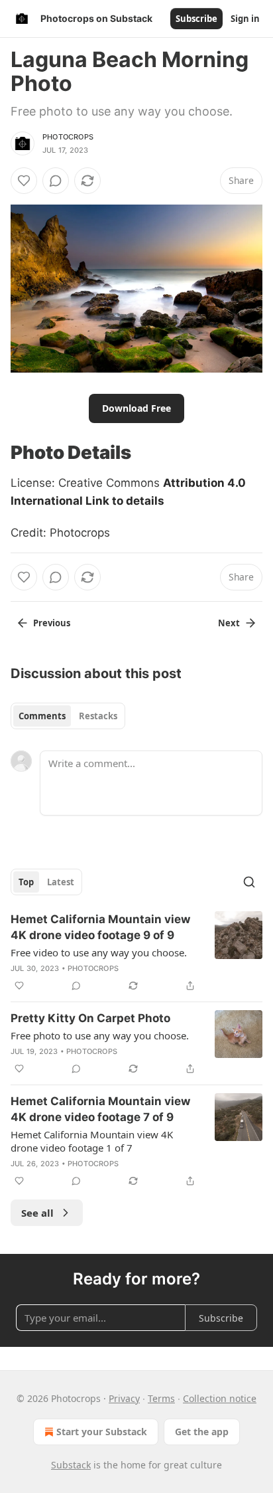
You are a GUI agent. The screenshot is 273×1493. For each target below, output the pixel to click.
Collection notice (219, 1398)
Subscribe (196, 19)
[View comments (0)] (55, 180)
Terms (161, 1398)
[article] (136, 952)
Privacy (124, 1398)
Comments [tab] (42, 716)
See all (37, 1212)
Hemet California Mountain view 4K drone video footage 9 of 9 (100, 927)
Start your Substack (101, 1431)
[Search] (249, 882)
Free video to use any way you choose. (99, 952)
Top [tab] (26, 882)
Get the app (202, 1431)
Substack (71, 1464)
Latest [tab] (60, 882)
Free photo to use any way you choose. (100, 1035)
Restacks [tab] (98, 716)
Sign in (245, 19)
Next (229, 623)
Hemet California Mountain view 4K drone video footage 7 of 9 (100, 1109)
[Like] (24, 180)
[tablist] (68, 716)
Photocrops (67, 136)
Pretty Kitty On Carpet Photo (90, 1018)
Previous (51, 623)
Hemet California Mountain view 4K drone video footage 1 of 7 (92, 1141)
